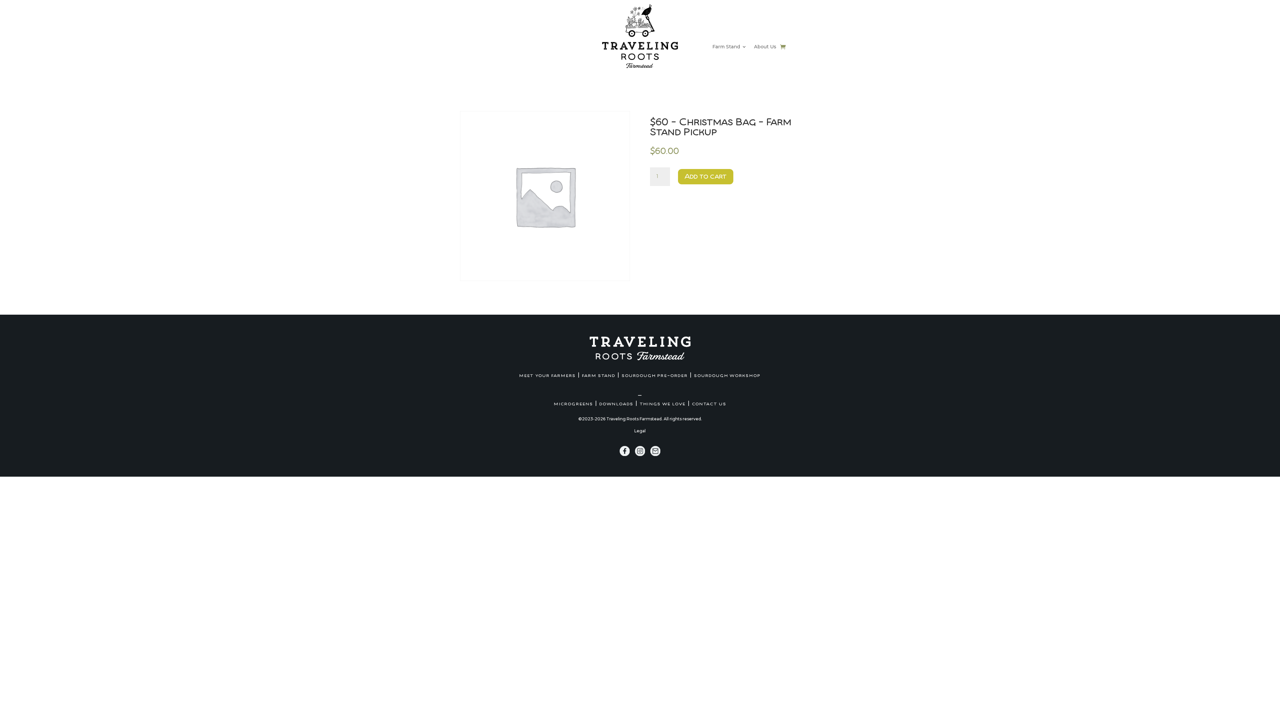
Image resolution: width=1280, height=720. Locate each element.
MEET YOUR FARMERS (547, 376)
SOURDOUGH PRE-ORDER (655, 376)
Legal (640, 430)
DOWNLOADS (616, 404)
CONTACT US (709, 404)
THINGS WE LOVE (663, 404)
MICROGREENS (573, 404)
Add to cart (706, 176)
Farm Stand (726, 47)
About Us (765, 47)
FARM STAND (598, 376)
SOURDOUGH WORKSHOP (727, 376)
